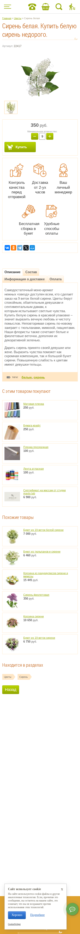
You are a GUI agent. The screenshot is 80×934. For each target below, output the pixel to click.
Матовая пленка (33, 404)
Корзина (45, 6)
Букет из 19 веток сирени (39, 637)
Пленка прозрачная (35, 447)
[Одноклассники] (13, 247)
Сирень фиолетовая (36, 594)
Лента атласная (33, 468)
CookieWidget (14, 924)
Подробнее (37, 915)
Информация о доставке (24, 279)
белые (27, 377)
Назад (10, 689)
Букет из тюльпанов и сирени (41, 551)
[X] (26, 247)
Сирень (23, 677)
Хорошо (17, 915)
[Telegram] (19, 247)
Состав (31, 272)
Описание (12, 272)
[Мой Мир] (32, 247)
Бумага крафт (32, 425)
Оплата (56, 279)
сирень (39, 377)
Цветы (7, 677)
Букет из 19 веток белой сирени (43, 530)
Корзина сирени (33, 616)
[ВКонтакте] (7, 247)
